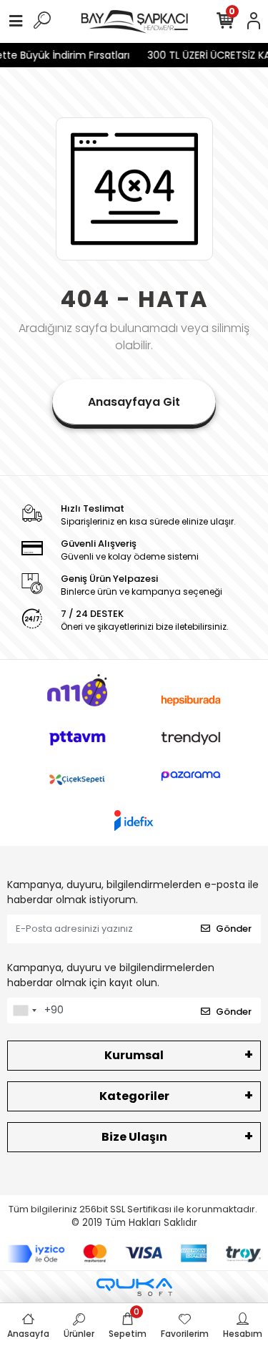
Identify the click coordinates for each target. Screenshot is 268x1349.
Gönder (234, 928)
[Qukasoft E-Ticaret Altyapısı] (134, 1287)
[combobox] (24, 1010)
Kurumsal (134, 1055)
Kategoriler (134, 1096)
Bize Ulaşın (134, 1137)
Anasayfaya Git (134, 402)
